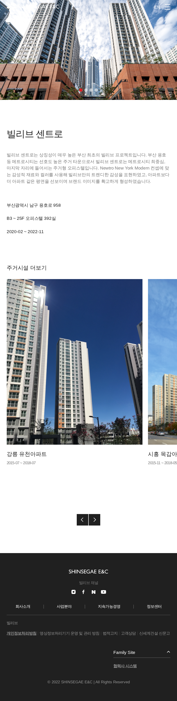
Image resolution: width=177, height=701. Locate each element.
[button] (80, 90)
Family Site (124, 652)
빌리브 (12, 623)
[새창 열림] (73, 592)
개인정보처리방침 (21, 633)
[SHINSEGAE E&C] (33, 6)
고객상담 (128, 633)
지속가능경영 (109, 606)
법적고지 (110, 633)
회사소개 (22, 606)
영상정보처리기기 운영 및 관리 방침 (69, 633)
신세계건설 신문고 (154, 633)
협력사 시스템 (125, 666)
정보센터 (154, 606)
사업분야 (64, 606)
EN (157, 7)
